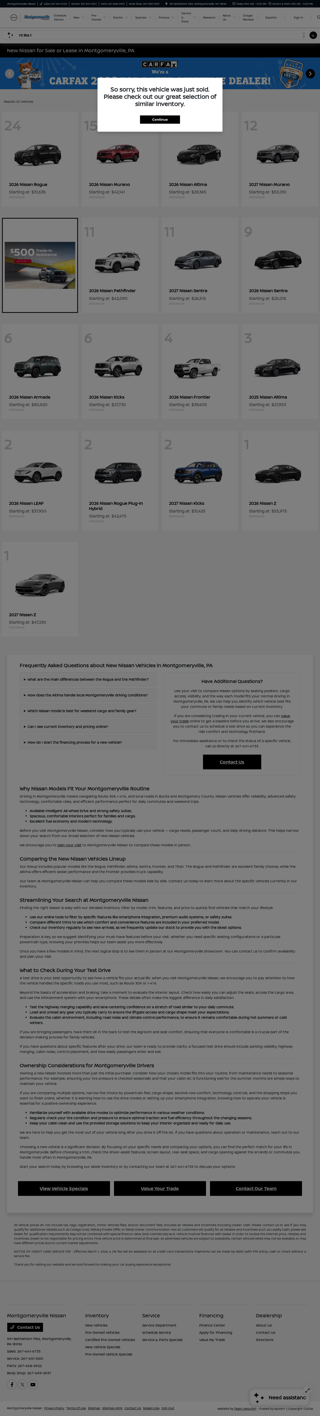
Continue (160, 119)
